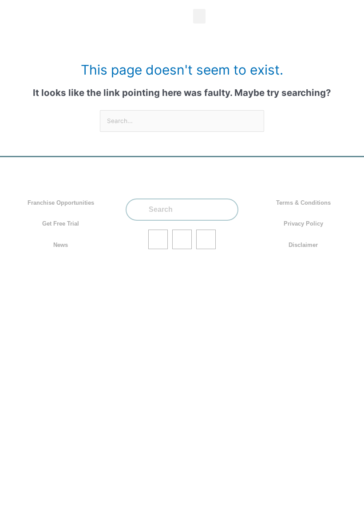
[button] (199, 16)
